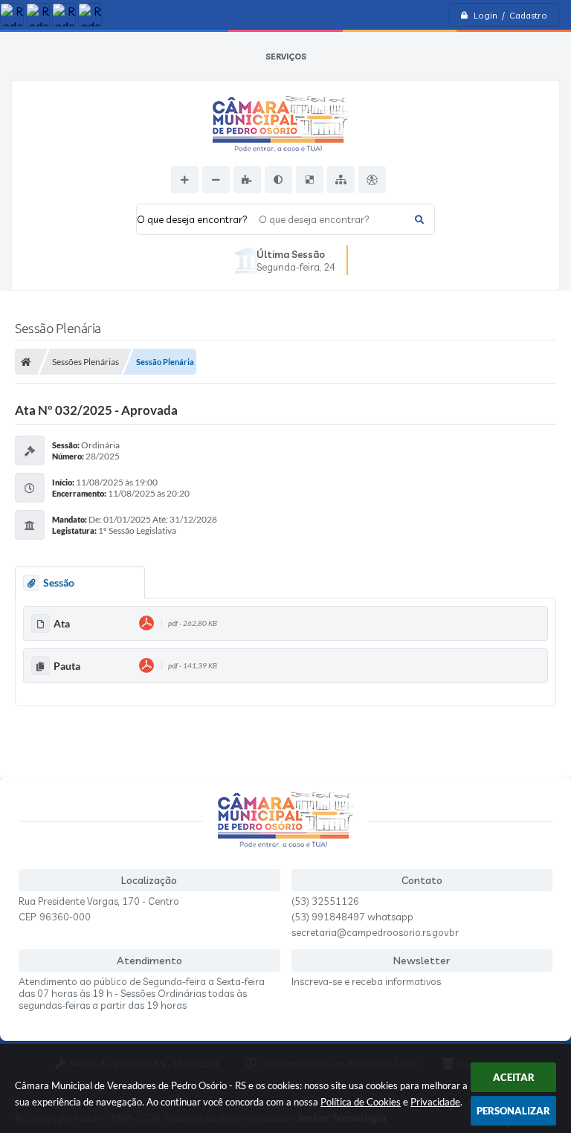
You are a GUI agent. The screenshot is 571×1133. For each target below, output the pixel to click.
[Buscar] (419, 219)
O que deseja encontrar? (192, 219)
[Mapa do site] (341, 179)
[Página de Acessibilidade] (372, 179)
